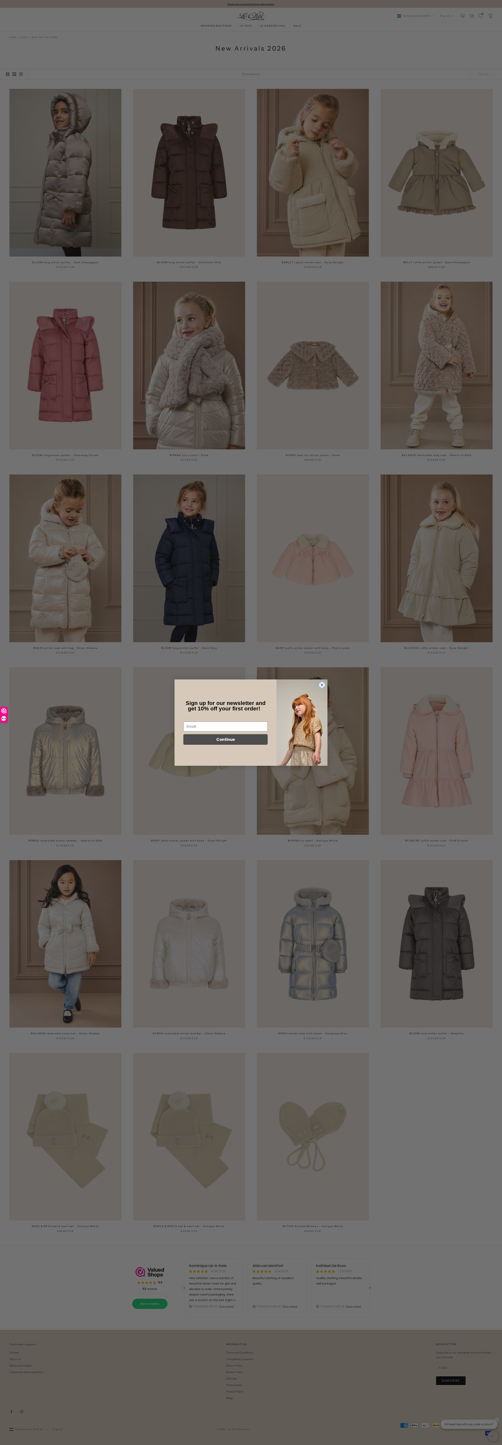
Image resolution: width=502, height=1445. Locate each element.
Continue (225, 739)
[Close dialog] (322, 685)
